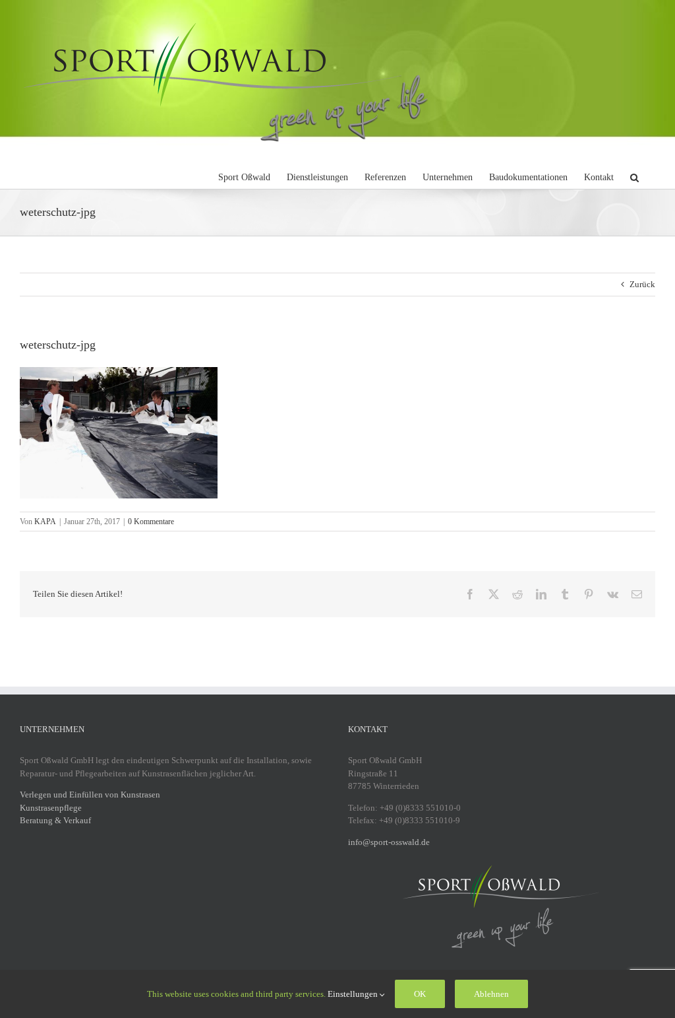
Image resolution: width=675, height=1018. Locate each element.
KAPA (45, 521)
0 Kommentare (151, 521)
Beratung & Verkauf (55, 820)
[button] (634, 175)
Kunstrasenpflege (51, 808)
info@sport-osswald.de (389, 842)
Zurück (642, 284)
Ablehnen (491, 994)
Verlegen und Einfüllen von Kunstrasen (90, 794)
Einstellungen (354, 994)
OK (420, 994)
